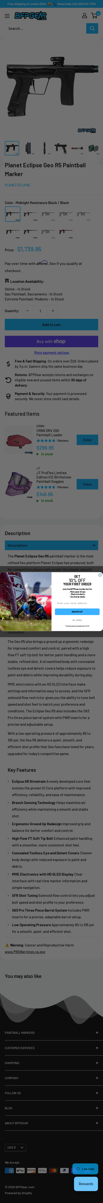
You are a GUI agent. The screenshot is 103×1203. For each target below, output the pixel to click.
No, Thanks (77, 620)
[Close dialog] (100, 575)
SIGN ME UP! (77, 611)
